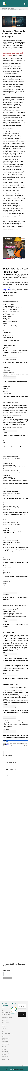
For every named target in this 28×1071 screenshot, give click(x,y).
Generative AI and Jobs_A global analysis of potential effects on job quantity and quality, (13, 53)
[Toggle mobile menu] (25, 4)
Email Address (7, 970)
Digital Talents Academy (18, 1069)
